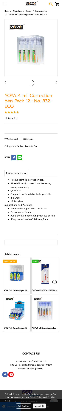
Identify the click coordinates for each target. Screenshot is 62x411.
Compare (29, 139)
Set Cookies (23, 406)
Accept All (39, 406)
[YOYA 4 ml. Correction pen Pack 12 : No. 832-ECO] (31, 48)
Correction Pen (31, 146)
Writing (20, 146)
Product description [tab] (16, 173)
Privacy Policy (36, 397)
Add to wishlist (12, 139)
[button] (50, 4)
